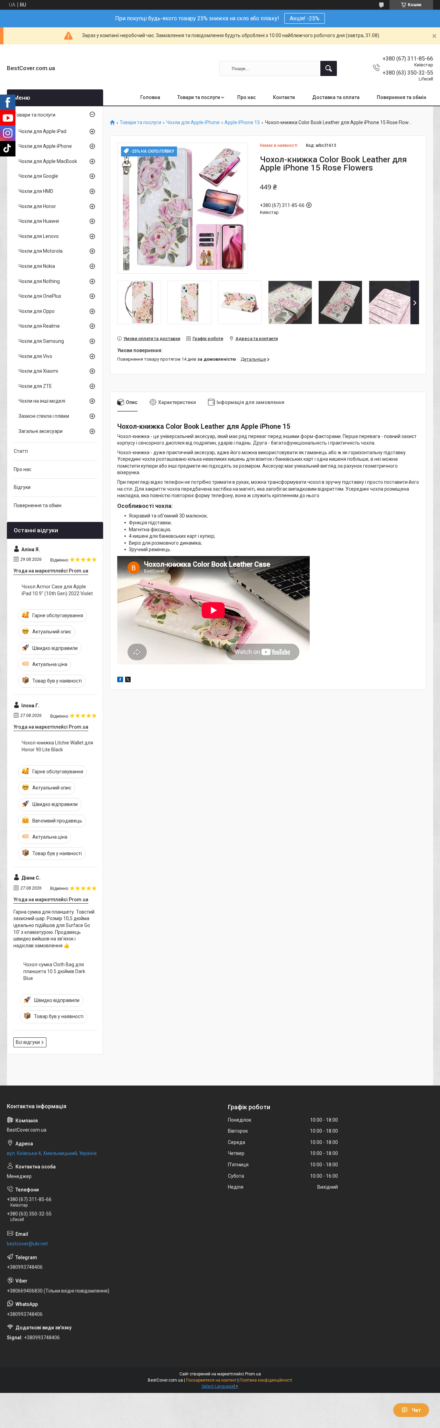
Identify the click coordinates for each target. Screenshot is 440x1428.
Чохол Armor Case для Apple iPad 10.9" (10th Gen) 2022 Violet (57, 590)
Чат (416, 1410)
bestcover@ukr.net (27, 1243)
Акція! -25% (304, 18)
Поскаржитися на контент (211, 1380)
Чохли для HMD (36, 191)
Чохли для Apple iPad (42, 131)
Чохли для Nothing (39, 281)
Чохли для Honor (37, 206)
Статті (21, 451)
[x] (128, 680)
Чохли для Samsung (41, 341)
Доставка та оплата (336, 97)
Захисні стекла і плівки (44, 416)
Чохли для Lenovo (39, 236)
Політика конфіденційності (266, 1380)
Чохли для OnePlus (40, 296)
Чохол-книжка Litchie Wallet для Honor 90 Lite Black (57, 746)
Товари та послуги (198, 97)
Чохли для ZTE (35, 386)
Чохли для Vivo (35, 356)
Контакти (284, 97)
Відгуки (22, 487)
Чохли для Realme (39, 326)
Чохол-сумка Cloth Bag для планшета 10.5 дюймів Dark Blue (54, 971)
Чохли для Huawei (39, 221)
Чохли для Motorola (41, 251)
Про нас (246, 97)
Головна (150, 97)
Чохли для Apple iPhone (193, 122)
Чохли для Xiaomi (38, 371)
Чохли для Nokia (37, 266)
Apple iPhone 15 (242, 122)
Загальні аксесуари (41, 431)
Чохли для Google (38, 176)
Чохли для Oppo (37, 311)
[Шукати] (328, 68)
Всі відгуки (28, 1042)
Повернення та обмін (401, 97)
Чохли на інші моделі (42, 401)
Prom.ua (253, 1374)
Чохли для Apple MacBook (48, 161)
